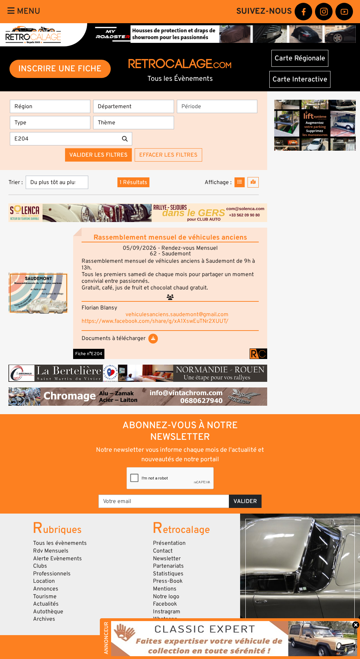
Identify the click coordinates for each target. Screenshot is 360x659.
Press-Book (168, 581)
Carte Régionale (300, 58)
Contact (163, 551)
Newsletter (167, 558)
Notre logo (166, 596)
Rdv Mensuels (51, 551)
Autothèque (48, 611)
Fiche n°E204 (88, 354)
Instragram (166, 611)
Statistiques (168, 574)
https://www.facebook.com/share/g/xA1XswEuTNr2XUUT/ (155, 321)
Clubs (40, 566)
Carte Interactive (299, 79)
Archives (44, 619)
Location (44, 581)
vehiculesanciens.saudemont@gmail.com (177, 314)
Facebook (165, 604)
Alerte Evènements (57, 558)
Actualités (46, 604)
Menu (27, 11)
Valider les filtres (98, 155)
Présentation (169, 543)
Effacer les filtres (168, 155)
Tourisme (45, 596)
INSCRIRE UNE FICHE (60, 68)
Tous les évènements (60, 543)
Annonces (45, 589)
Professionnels (52, 574)
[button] (38, 293)
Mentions (164, 589)
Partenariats (168, 566)
